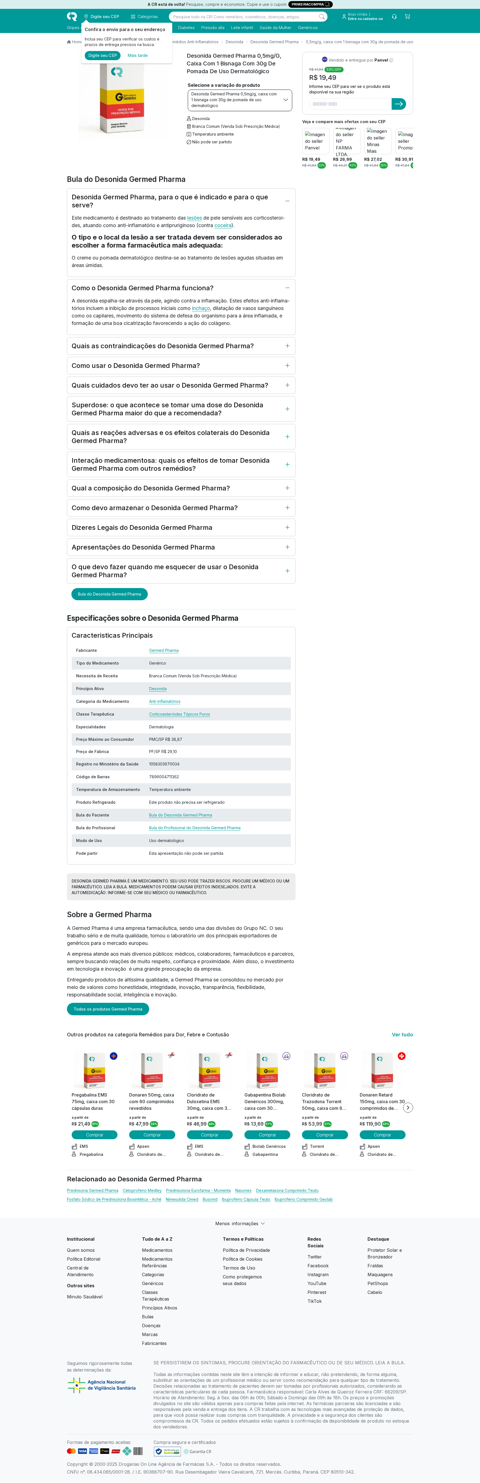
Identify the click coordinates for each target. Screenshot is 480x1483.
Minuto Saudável (84, 1296)
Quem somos (81, 1250)
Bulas (148, 1316)
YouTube (317, 1283)
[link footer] (167, 1451)
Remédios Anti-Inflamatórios (193, 41)
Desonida (234, 41)
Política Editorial (83, 1259)
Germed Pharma (164, 650)
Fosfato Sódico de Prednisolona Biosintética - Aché (114, 1199)
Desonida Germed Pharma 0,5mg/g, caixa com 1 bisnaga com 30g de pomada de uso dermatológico (234, 99)
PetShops (378, 1283)
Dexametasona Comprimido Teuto (287, 1190)
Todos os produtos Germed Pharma (108, 1009)
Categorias (153, 1274)
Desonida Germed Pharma (275, 41)
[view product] (95, 1071)
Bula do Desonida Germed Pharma (109, 594)
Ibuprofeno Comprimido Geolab (304, 1199)
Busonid (210, 1199)
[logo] (72, 17)
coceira (222, 225)
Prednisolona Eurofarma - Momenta (198, 1190)
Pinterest (317, 1292)
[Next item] (408, 1108)
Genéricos (308, 27)
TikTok (315, 1301)
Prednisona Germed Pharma (92, 1190)
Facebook (318, 1265)
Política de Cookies (242, 1259)
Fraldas (375, 1265)
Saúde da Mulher (275, 27)
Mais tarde (138, 55)
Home (77, 41)
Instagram (318, 1274)
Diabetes (186, 27)
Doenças (151, 1325)
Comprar (94, 1135)
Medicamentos (157, 1250)
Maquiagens (380, 1274)
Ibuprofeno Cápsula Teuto (246, 1199)
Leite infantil (242, 27)
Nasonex (243, 1190)
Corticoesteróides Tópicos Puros (179, 714)
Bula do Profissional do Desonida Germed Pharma (195, 827)
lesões (194, 218)
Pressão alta (212, 27)
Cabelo (375, 1292)
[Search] (322, 16)
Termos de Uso (239, 1268)
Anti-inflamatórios (165, 701)
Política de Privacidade (246, 1250)
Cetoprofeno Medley (142, 1190)
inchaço (201, 308)
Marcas (150, 1334)
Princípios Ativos (159, 1308)
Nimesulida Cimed (182, 1199)
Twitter (315, 1257)
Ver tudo (402, 1034)
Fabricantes (154, 1343)
